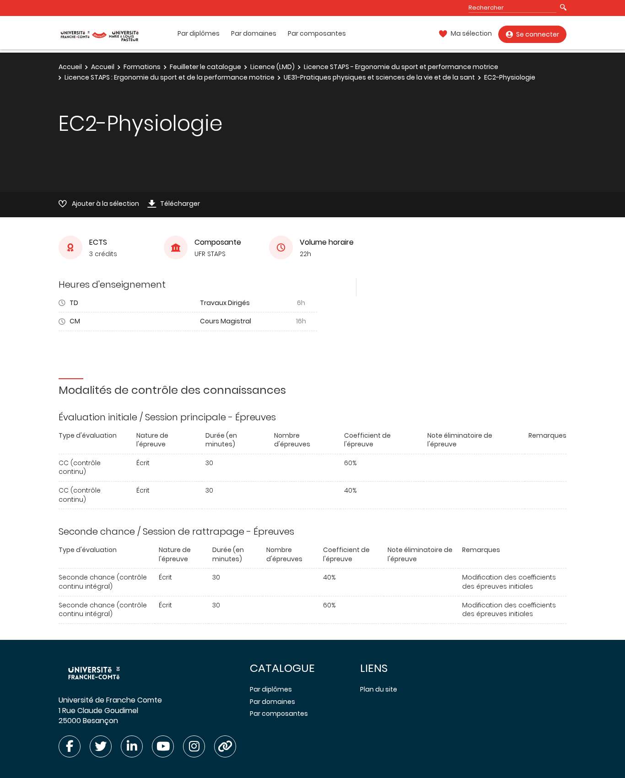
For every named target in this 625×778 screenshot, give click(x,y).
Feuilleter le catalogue (205, 66)
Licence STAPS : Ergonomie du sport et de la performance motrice (170, 77)
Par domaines (253, 33)
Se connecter (537, 34)
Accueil (70, 66)
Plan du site (378, 689)
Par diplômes (199, 33)
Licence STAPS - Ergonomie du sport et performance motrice (401, 66)
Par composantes (317, 33)
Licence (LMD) (272, 66)
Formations (142, 66)
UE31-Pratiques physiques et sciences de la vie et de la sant (379, 77)
